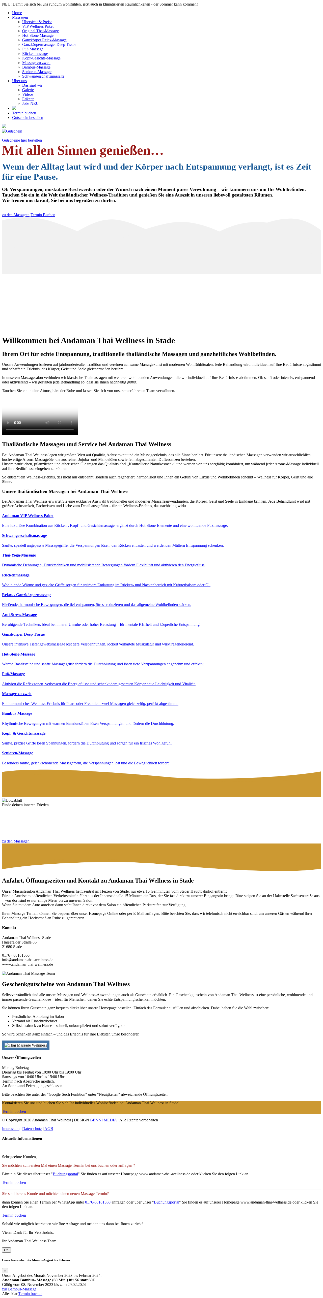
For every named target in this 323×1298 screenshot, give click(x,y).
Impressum (10, 1128)
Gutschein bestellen (27, 117)
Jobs (30, 103)
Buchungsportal (65, 1174)
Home (17, 13)
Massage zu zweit (36, 62)
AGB (48, 1128)
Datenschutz (32, 1128)
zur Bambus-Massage (19, 1289)
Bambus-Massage (36, 67)
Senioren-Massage (36, 72)
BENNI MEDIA (103, 1120)
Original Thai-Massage (40, 31)
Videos (27, 94)
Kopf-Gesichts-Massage (41, 58)
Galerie (28, 90)
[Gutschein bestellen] (161, 131)
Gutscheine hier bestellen (22, 140)
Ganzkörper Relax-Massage (44, 40)
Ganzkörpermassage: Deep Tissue (49, 44)
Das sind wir (32, 85)
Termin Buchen (43, 215)
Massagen (20, 17)
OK (6, 1250)
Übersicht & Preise (37, 22)
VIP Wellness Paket (37, 26)
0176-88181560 (98, 1202)
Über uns (19, 81)
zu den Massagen (16, 215)
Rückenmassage (35, 53)
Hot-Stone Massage (37, 35)
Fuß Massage (32, 49)
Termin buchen (24, 113)
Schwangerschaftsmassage (43, 76)
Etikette (28, 99)
